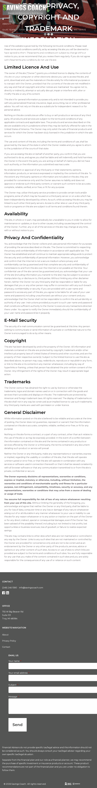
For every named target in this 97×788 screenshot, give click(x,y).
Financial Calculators (18, 83)
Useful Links (47, 83)
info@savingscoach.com (31, 587)
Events (64, 83)
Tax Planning (78, 53)
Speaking (45, 65)
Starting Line (12, 47)
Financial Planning (66, 47)
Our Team (9, 30)
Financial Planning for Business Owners (31, 59)
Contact (6, 647)
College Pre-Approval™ (19, 65)
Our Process (28, 30)
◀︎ (4, 19)
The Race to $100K (37, 47)
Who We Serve (76, 30)
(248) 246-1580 (9, 587)
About (5, 635)
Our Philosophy (52, 30)
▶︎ (95, 19)
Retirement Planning (17, 53)
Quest (53, 89)
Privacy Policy (9, 641)
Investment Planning (50, 53)
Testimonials (11, 35)
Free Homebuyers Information (24, 89)
